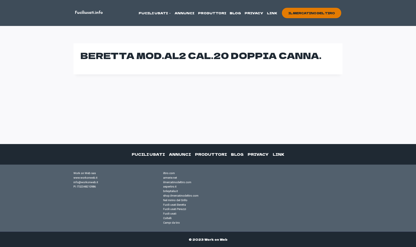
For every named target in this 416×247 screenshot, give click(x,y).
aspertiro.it (170, 186)
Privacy (254, 13)
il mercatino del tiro (311, 13)
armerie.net (170, 177)
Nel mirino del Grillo (175, 200)
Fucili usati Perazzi (174, 209)
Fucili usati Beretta (174, 204)
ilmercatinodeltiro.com (177, 182)
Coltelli (167, 218)
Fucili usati (148, 154)
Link (272, 13)
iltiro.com (169, 173)
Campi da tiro (171, 222)
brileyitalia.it (170, 191)
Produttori (212, 13)
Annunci (184, 13)
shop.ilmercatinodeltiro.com (180, 195)
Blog (235, 13)
